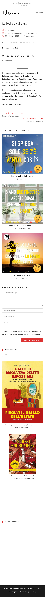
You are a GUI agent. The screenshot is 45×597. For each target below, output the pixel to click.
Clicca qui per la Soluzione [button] (18, 56)
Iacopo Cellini (10, 30)
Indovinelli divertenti (14, 104)
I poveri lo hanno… (22, 275)
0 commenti (29, 36)
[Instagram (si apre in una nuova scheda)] (21, 5)
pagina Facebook (34, 79)
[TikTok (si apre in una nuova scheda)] (27, 5)
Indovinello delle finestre (22, 226)
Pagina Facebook (12, 522)
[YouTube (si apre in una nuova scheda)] (24, 5)
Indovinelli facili (31, 33)
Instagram (8, 82)
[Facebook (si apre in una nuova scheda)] (18, 5)
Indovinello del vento (22, 176)
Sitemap (33, 592)
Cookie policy (24, 592)
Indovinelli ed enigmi (13, 33)
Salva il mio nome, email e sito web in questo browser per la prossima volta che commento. (22, 332)
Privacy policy (13, 592)
